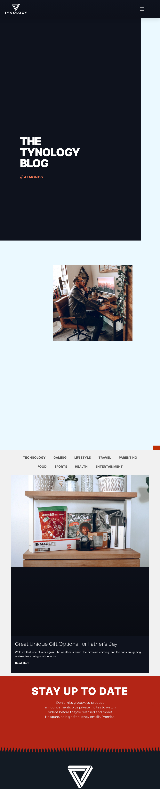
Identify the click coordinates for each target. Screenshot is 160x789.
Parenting (128, 457)
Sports (60, 466)
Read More (22, 663)
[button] (142, 9)
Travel (105, 457)
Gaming (60, 457)
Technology (34, 457)
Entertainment (109, 466)
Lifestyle (82, 457)
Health (81, 466)
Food (42, 466)
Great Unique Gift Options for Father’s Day (66, 644)
